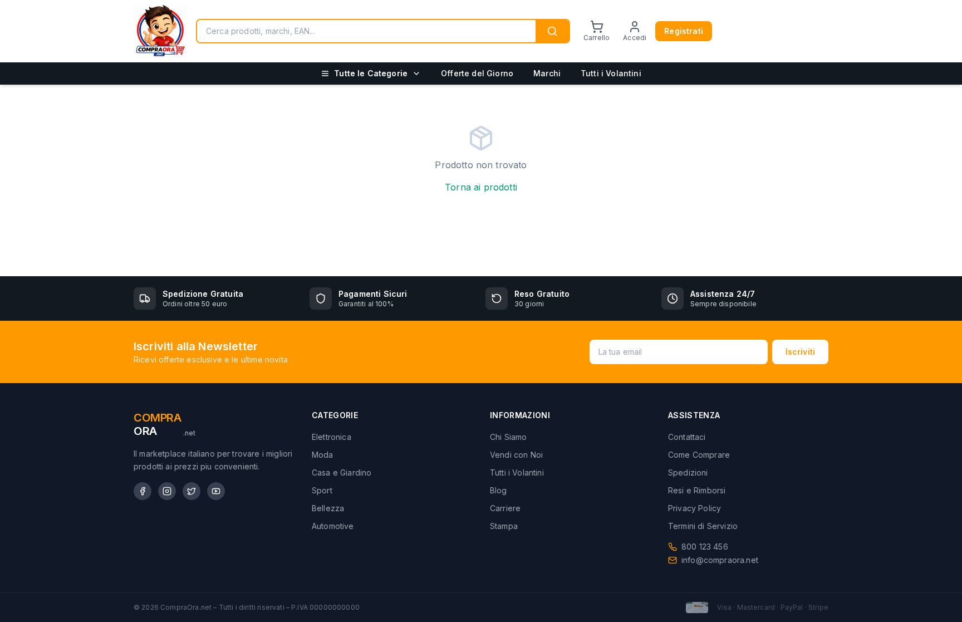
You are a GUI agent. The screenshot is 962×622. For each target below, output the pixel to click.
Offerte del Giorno (477, 73)
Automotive (333, 526)
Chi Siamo (508, 437)
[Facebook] (142, 491)
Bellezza (328, 508)
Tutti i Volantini (611, 73)
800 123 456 (704, 546)
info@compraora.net (719, 560)
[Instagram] (167, 491)
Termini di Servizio (703, 526)
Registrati (683, 31)
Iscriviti (800, 351)
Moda (322, 454)
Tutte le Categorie (371, 73)
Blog (498, 490)
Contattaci (687, 437)
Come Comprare (699, 454)
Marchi (547, 73)
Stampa (504, 526)
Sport (322, 490)
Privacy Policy (694, 508)
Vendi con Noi (516, 454)
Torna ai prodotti (481, 187)
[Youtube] (216, 491)
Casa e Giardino (341, 472)
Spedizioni (688, 472)
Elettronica (331, 437)
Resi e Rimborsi (696, 490)
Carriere (505, 508)
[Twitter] (191, 491)
